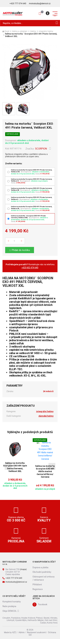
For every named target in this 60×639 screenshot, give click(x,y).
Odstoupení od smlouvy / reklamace (43, 578)
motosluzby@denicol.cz (39, 3)
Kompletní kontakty (11, 601)
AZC (14, 632)
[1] (57, 23)
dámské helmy (46, 416)
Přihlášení (37, 584)
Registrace (37, 589)
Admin (21, 632)
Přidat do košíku (21, 250)
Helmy (33, 31)
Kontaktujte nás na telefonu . (30, 266)
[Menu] (47, 13)
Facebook (42, 604)
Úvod (6, 31)
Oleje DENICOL (9, 610)
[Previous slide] (8, 466)
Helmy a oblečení (19, 31)
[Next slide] (51, 466)
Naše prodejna (9, 606)
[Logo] (12, 13)
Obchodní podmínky (41, 571)
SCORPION (41, 148)
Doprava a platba (40, 567)
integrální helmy (46, 31)
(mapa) (23, 569)
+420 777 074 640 (18, 3)
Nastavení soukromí (36, 632)
